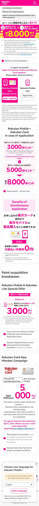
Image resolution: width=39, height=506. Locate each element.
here (6, 255)
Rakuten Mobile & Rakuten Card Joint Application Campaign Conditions (20, 345)
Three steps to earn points (20, 438)
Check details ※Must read (18, 191)
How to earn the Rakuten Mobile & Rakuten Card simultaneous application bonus (20, 334)
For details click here (25, 54)
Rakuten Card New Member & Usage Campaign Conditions (19, 449)
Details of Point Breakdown (16, 61)
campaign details (29, 44)
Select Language (19, 491)
